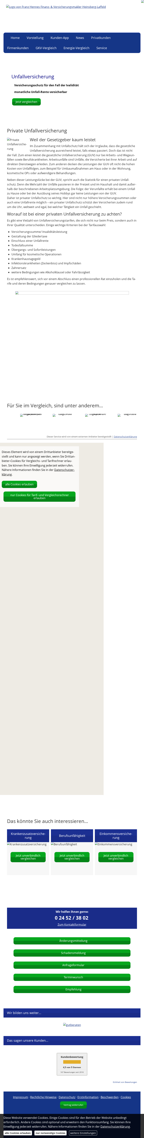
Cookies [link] (126, 1097)
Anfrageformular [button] (73, 965)
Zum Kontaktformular (72, 924)
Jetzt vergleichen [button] (26, 102)
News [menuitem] (80, 38)
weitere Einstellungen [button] (83, 1133)
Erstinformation (88, 1097)
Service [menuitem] (101, 48)
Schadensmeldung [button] (73, 953)
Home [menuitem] (15, 38)
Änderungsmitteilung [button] (73, 941)
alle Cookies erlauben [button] (19, 484)
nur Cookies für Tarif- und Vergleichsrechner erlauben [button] (39, 496)
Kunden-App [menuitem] (60, 38)
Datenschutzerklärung (125, 436)
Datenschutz (67, 1097)
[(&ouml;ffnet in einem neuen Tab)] (72, 1025)
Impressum (20, 1097)
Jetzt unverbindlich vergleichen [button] (28, 857)
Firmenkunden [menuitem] (18, 48)
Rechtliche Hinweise (43, 1097)
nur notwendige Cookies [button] (50, 1133)
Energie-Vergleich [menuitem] (76, 48)
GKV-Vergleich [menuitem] (46, 48)
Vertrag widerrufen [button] (73, 1104)
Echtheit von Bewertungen (125, 1082)
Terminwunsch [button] (73, 977)
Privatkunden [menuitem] (101, 38)
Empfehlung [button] (73, 989)
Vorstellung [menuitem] (35, 38)
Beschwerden (110, 1097)
